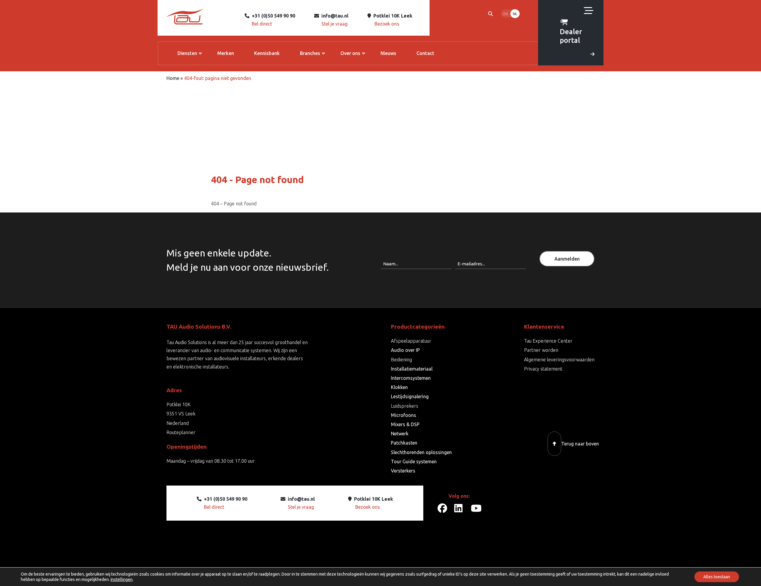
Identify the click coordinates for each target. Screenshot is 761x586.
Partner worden (541, 350)
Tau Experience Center (548, 341)
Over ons (350, 53)
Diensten (187, 53)
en (505, 14)
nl (515, 14)
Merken (225, 53)
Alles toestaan (716, 576)
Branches (310, 53)
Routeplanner (181, 432)
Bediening (401, 359)
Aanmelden (567, 259)
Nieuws (388, 53)
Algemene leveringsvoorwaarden (559, 359)
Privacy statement (543, 368)
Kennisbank (267, 53)
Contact (425, 53)
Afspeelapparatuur (411, 341)
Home (172, 78)
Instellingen (122, 579)
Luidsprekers (404, 406)
